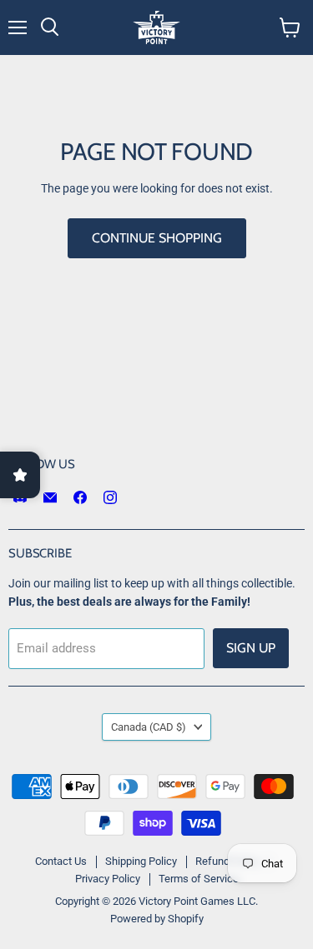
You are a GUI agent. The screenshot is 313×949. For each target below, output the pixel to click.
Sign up (250, 648)
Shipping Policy (141, 861)
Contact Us (61, 861)
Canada (148, 727)
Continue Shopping (157, 238)
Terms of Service (199, 878)
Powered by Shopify (157, 918)
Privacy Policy (107, 878)
